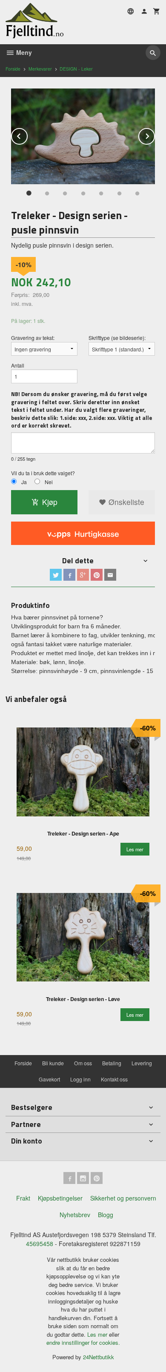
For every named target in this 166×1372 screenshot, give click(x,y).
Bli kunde (53, 1063)
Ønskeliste (125, 501)
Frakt (23, 1198)
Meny (23, 52)
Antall (17, 365)
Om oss (83, 1063)
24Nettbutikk (98, 1357)
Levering (142, 1063)
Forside (13, 69)
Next (154, 134)
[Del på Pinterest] (97, 575)
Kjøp (49, 501)
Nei (49, 481)
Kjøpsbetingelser (60, 1198)
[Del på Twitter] (56, 575)
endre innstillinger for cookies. (83, 1342)
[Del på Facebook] (69, 575)
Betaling (111, 1063)
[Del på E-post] (110, 575)
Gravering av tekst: (32, 337)
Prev (27, 134)
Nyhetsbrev (75, 1214)
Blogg (105, 1214)
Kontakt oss (114, 1079)
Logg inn (80, 1079)
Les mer (98, 1334)
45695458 (39, 1243)
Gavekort (49, 1079)
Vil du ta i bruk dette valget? (43, 472)
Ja (24, 481)
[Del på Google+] (83, 575)
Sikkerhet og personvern (123, 1198)
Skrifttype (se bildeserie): (117, 337)
